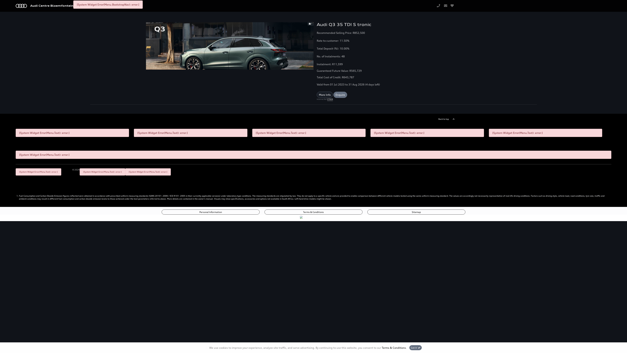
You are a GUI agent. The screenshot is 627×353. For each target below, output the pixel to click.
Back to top (443, 119)
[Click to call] (438, 6)
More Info (325, 94)
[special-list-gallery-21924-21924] (230, 45)
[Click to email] (445, 6)
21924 (330, 99)
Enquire (340, 94)
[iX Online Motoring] (313, 217)
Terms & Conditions (313, 212)
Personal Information (210, 212)
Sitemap (416, 212)
